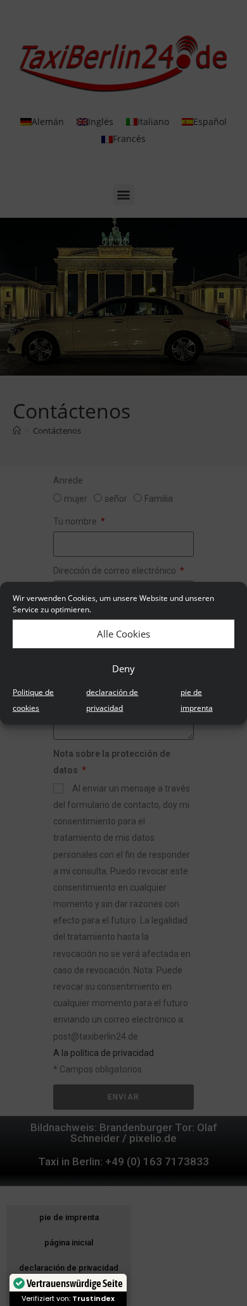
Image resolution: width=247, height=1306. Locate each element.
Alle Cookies (123, 633)
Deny (123, 668)
